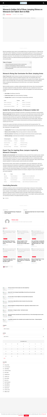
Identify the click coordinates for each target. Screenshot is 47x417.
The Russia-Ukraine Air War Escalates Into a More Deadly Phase (18, 287)
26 (29, 353)
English (6, 266)
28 (41, 353)
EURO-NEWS (7, 378)
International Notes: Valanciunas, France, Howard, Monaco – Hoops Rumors (9, 242)
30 (11, 356)
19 (29, 351)
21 (41, 351)
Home (4, 6)
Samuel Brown (7, 385)
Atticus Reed (7, 364)
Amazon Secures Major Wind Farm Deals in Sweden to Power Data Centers (20, 301)
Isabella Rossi (7, 374)
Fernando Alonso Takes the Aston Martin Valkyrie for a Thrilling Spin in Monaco (23, 260)
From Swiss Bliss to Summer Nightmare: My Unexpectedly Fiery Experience (20, 296)
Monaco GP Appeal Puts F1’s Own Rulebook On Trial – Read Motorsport (38, 260)
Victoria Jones (8, 14)
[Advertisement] (23, 45)
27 (35, 353)
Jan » (5, 358)
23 (11, 353)
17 (17, 351)
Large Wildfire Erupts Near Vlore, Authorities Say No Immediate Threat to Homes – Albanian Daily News (25, 319)
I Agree (26, 415)
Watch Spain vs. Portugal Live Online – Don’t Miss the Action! (18, 310)
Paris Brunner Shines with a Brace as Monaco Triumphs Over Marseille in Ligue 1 (9, 260)
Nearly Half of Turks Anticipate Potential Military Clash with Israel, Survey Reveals (21, 292)
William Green (7, 391)
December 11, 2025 (16, 14)
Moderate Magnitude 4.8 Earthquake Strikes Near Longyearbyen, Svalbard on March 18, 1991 (23, 305)
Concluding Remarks (9, 68)
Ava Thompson (7, 366)
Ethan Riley (7, 372)
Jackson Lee (7, 376)
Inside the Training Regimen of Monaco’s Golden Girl (15, 65)
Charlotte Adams (8, 370)
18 (23, 351)
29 (5, 356)
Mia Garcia (6, 380)
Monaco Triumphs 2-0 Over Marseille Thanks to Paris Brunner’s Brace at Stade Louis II (23, 242)
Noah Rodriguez (7, 382)
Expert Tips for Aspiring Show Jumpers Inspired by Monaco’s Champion (18, 67)
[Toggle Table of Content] (30, 63)
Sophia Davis (7, 387)
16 (11, 351)
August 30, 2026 (34, 246)
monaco (6, 198)
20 (35, 351)
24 (17, 353)
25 (23, 353)
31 (17, 356)
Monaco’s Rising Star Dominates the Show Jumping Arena (16, 64)
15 (5, 351)
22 (5, 353)
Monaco (7, 6)
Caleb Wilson (7, 368)
